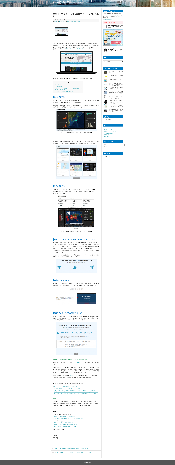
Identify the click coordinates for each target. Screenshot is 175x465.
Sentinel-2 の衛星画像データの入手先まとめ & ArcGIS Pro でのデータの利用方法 (116, 110)
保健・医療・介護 (71, 21)
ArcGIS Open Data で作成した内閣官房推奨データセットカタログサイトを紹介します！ (75, 390)
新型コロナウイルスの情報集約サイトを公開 (65, 426)
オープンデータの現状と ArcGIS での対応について (66, 386)
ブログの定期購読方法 (108, 19)
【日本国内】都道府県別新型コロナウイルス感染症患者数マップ (70, 418)
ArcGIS (54, 319)
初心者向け (106, 134)
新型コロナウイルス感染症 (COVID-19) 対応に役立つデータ (68, 88)
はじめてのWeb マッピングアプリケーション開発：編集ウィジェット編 (73, 452)
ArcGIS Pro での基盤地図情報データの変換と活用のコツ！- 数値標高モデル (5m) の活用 (116, 102)
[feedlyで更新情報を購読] (118, 2)
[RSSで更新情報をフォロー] (120, 2)
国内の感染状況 (58, 85)
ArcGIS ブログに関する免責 (110, 22)
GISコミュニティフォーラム (110, 131)
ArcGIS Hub (62, 21)
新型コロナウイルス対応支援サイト (74, 49)
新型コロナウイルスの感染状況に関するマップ (65, 424)
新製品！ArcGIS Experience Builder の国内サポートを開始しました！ (72, 448)
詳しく (113, 17)
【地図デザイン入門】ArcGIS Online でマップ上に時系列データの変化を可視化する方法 (116, 84)
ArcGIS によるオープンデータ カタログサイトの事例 (67, 388)
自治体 (78, 21)
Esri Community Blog (108, 129)
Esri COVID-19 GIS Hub (59, 89)
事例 (55, 21)
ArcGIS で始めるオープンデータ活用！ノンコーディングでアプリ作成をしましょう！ (75, 393)
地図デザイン (107, 136)
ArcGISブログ (61, 2)
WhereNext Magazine (108, 133)
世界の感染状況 (58, 86)
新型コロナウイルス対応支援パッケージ (63, 91)
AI (104, 128)
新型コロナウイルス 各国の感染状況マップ (65, 422)
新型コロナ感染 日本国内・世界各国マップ (64, 416)
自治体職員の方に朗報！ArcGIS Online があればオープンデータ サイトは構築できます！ (76, 392)
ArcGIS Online (73, 375)
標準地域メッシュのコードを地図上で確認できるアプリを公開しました (116, 106)
